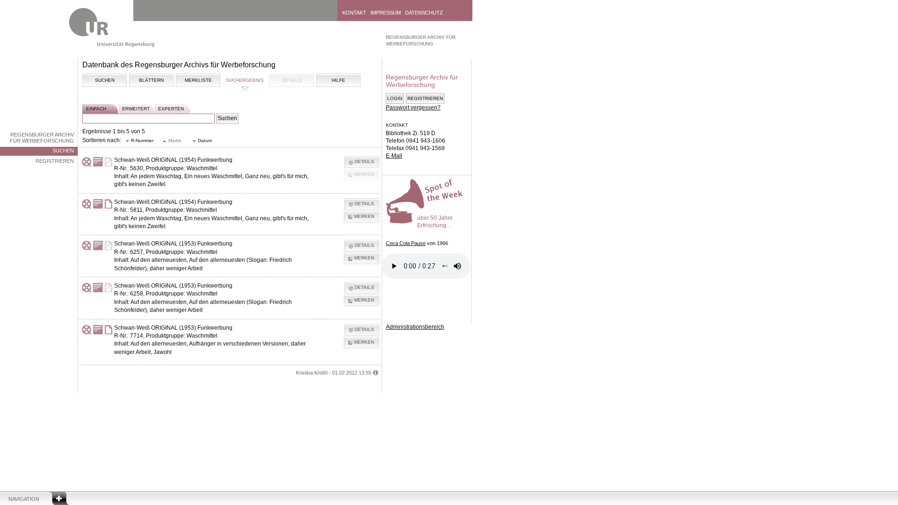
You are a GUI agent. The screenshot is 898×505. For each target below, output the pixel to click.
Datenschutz (424, 12)
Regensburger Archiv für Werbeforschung (42, 138)
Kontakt (354, 12)
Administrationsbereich (415, 327)
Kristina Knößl (311, 372)
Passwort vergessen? (413, 107)
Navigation (23, 499)
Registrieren (55, 161)
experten (171, 108)
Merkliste (198, 80)
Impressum (385, 12)
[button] (139, 141)
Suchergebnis (245, 80)
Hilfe (338, 80)
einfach (96, 108)
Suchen (63, 150)
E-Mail (394, 155)
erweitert (136, 108)
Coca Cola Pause (406, 243)
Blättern (151, 80)
